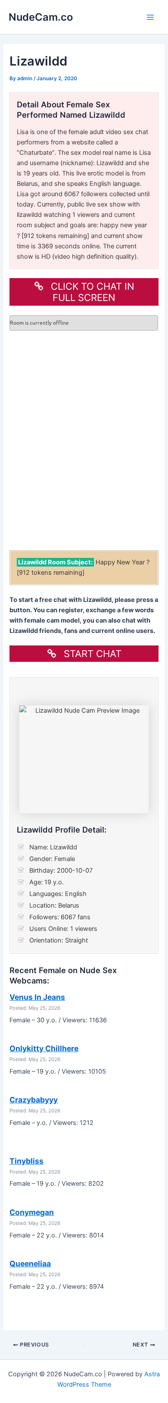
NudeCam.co (41, 17)
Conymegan (31, 1212)
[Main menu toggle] (150, 17)
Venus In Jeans (37, 997)
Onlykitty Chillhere (43, 1048)
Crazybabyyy (33, 1099)
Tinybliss (26, 1160)
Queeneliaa (30, 1263)
